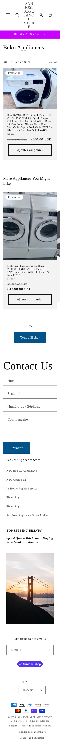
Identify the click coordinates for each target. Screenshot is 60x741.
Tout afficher (30, 337)
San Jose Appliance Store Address (28, 515)
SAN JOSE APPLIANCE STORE (34, 717)
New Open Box (16, 479)
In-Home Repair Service (21, 488)
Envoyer (16, 447)
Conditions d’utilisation (32, 737)
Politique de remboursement (36, 725)
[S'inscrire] (48, 650)
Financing (12, 497)
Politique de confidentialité (32, 732)
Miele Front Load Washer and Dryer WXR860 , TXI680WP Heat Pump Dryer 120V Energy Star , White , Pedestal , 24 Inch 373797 (28, 270)
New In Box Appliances (21, 470)
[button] (8, 15)
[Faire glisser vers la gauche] (21, 326)
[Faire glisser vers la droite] (38, 326)
